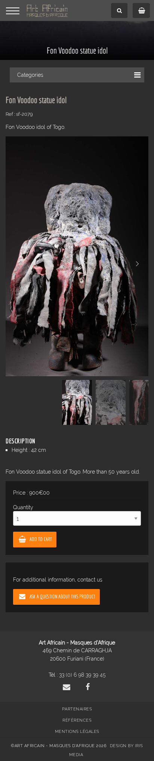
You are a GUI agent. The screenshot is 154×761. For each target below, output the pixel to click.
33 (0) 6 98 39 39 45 (82, 674)
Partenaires (77, 709)
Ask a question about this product (62, 596)
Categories (30, 75)
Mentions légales (77, 731)
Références (77, 720)
